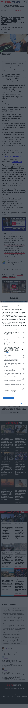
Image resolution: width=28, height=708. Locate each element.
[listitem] (14, 330)
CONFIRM (8, 398)
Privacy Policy (22, 403)
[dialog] (14, 354)
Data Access (14, 403)
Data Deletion (6, 403)
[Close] (25, 305)
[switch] (23, 332)
